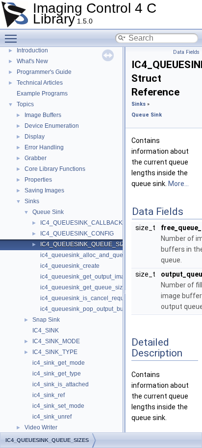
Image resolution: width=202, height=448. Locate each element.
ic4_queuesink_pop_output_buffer (86, 309)
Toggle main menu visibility (13, 38)
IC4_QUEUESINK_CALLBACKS (83, 222)
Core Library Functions (55, 168)
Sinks (32, 201)
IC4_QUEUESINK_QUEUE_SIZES (86, 244)
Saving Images (44, 190)
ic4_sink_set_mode (58, 405)
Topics (25, 104)
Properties (38, 179)
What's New (32, 61)
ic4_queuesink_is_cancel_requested (89, 298)
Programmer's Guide (44, 72)
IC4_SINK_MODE (56, 341)
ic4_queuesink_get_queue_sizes (84, 287)
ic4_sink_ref (48, 395)
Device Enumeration (52, 125)
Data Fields (186, 52)
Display (35, 136)
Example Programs (42, 93)
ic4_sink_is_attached (60, 384)
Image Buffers (43, 115)
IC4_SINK (45, 330)
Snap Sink (46, 319)
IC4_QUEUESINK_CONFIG (77, 233)
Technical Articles (40, 82)
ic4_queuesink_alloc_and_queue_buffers (96, 255)
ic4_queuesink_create (70, 265)
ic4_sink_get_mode (58, 362)
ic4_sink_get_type (56, 373)
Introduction (32, 50)
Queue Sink (48, 212)
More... (178, 184)
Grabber (36, 158)
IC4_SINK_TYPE (54, 352)
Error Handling (44, 147)
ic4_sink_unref (52, 416)
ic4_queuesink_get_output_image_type (93, 276)
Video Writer (41, 427)
